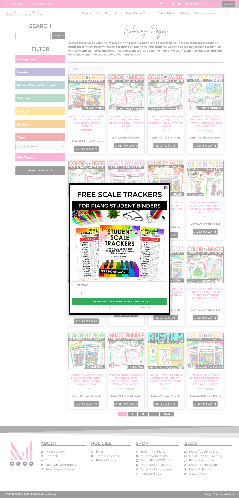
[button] (166, 188)
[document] (119, 249)
